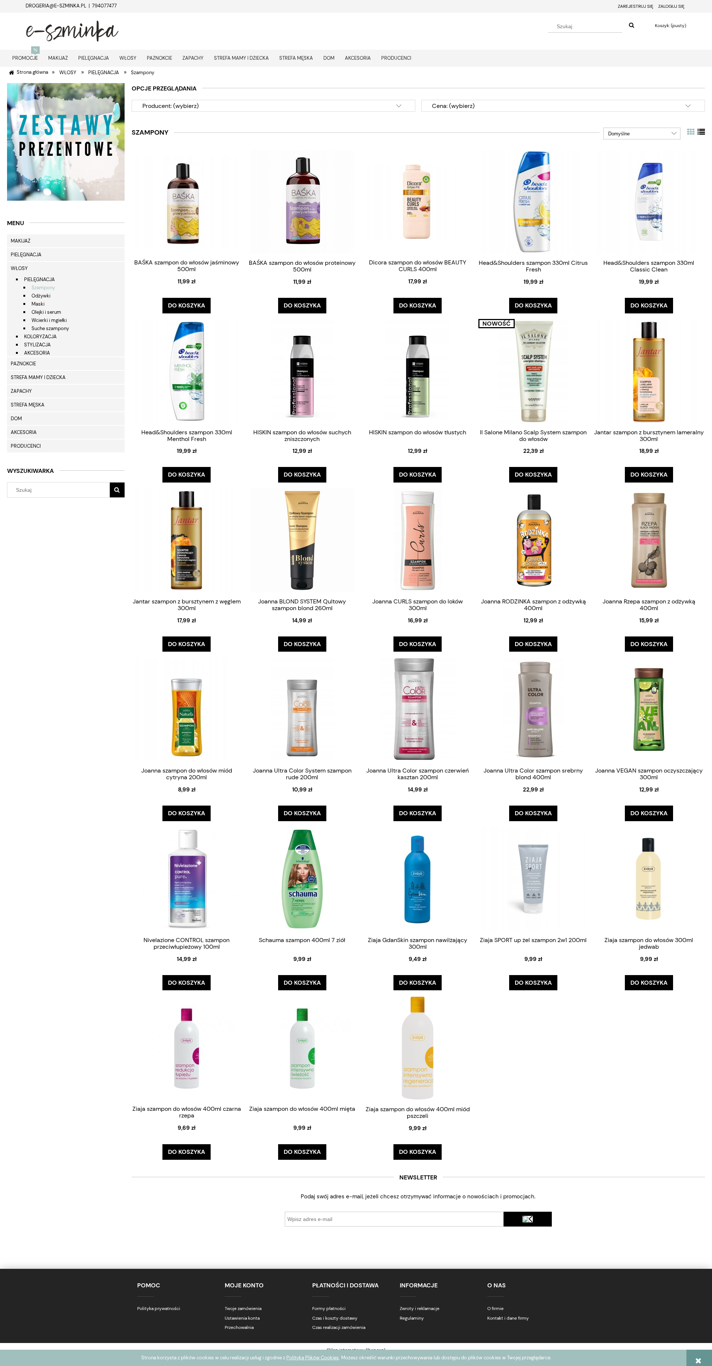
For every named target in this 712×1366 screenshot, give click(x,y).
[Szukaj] (631, 25)
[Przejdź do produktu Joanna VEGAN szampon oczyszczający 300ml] (649, 709)
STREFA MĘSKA (27, 405)
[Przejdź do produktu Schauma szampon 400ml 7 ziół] (302, 879)
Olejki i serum (46, 312)
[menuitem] (25, 58)
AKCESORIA (37, 353)
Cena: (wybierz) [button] (453, 106)
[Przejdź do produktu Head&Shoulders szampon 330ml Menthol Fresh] (186, 371)
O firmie (495, 1308)
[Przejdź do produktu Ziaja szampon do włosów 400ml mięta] (302, 1048)
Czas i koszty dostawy (334, 1318)
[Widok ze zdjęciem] (691, 132)
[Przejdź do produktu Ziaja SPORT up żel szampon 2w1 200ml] (533, 879)
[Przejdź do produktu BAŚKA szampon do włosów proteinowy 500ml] (302, 201)
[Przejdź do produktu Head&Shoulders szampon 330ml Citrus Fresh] (533, 201)
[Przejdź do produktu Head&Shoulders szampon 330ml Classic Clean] (649, 201)
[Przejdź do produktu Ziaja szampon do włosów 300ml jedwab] (649, 879)
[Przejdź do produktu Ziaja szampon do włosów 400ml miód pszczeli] (417, 1048)
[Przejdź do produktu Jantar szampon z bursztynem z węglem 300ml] (186, 540)
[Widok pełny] (701, 132)
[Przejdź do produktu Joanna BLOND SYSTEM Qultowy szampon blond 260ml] (302, 540)
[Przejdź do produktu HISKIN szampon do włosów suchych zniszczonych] (302, 371)
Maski (38, 304)
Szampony (43, 287)
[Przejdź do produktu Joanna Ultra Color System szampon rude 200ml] (302, 709)
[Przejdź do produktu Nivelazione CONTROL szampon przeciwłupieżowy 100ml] (186, 879)
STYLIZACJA (37, 345)
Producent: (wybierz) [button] (170, 106)
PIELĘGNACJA (26, 254)
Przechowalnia (239, 1327)
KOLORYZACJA (40, 336)
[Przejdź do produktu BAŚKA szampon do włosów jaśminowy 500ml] (186, 201)
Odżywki (41, 296)
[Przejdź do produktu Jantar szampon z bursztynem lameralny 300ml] (649, 371)
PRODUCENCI (26, 446)
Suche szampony (50, 328)
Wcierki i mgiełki (49, 320)
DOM (16, 418)
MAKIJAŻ (20, 241)
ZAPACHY (21, 391)
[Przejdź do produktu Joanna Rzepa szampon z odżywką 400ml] (649, 540)
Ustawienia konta (242, 1318)
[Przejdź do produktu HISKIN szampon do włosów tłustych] (417, 371)
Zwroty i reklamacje (419, 1308)
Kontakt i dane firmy (508, 1318)
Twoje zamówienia (243, 1308)
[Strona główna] (72, 30)
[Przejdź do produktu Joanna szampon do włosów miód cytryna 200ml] (186, 709)
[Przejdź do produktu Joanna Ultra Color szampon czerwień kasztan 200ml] (417, 709)
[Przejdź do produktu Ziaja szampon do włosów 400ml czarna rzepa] (186, 1048)
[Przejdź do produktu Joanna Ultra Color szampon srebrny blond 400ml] (533, 709)
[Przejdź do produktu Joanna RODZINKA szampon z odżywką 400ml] (533, 540)
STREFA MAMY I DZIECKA (38, 377)
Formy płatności (329, 1308)
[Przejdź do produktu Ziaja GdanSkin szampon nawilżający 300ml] (417, 879)
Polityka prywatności (158, 1308)
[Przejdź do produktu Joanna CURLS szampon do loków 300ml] (417, 540)
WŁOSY (19, 268)
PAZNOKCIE (23, 364)
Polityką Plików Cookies (312, 1358)
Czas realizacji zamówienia (338, 1327)
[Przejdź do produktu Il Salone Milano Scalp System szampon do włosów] (533, 371)
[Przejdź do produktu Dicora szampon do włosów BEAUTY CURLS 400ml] (417, 201)
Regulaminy (412, 1318)
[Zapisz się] (528, 1219)
